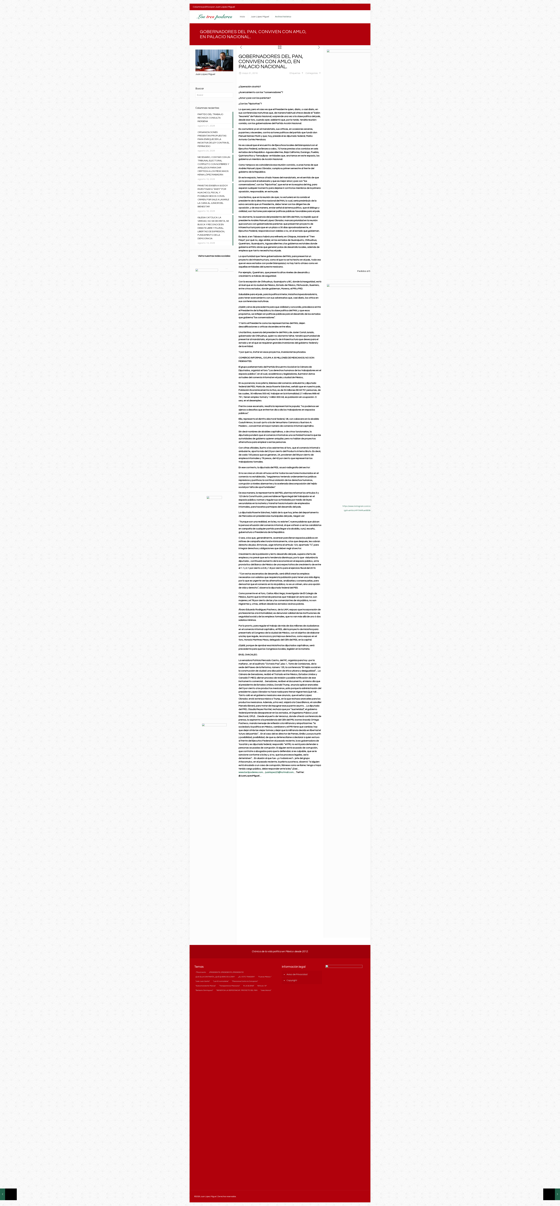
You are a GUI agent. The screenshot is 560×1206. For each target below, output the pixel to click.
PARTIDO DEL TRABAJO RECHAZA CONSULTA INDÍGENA (210, 117)
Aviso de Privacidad (297, 974)
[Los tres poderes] (214, 16)
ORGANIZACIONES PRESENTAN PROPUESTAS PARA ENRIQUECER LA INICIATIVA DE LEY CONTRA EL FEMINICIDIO (213, 139)
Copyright (292, 980)
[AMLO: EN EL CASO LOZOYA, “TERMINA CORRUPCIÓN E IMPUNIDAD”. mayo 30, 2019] (8, 1194)
